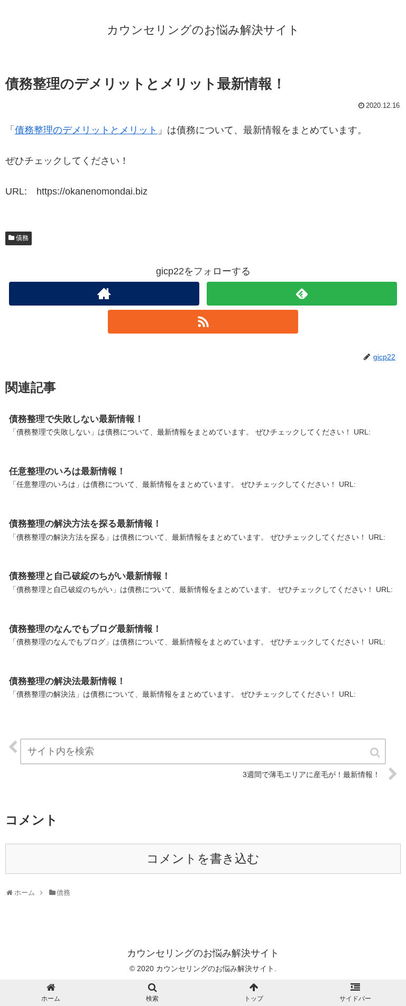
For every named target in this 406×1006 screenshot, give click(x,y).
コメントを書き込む (203, 858)
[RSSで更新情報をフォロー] (203, 322)
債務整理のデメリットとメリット (86, 130)
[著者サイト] (104, 294)
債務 (22, 238)
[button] (376, 752)
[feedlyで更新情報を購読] (301, 294)
